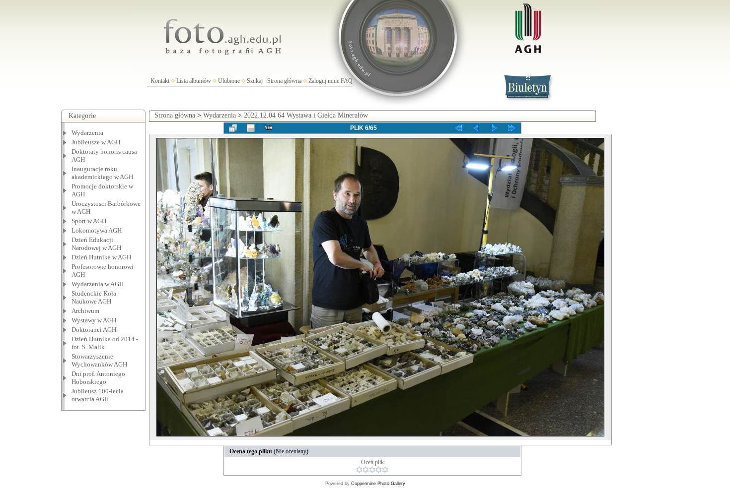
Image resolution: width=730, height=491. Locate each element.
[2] (366, 469)
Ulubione (229, 80)
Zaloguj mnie (323, 80)
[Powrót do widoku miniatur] (233, 128)
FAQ (347, 80)
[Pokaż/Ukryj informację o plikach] (251, 128)
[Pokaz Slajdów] (269, 128)
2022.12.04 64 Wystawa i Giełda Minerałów (306, 115)
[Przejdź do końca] (512, 128)
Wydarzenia (87, 132)
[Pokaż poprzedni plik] (476, 128)
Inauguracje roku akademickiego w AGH (102, 173)
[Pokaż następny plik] (494, 128)
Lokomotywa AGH (97, 230)
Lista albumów (193, 80)
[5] (385, 469)
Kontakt (159, 80)
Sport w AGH (89, 221)
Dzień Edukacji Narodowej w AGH (96, 243)
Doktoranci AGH (94, 329)
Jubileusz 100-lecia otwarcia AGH (98, 395)
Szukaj (255, 80)
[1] (359, 469)
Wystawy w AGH (94, 320)
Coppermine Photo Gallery (378, 483)
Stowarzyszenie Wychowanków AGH (99, 360)
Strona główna (284, 80)
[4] (378, 469)
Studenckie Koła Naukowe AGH (94, 297)
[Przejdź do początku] (458, 128)
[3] (372, 469)
